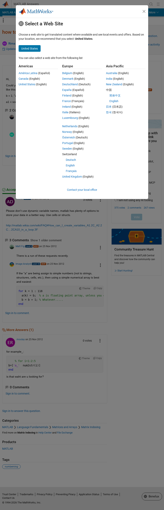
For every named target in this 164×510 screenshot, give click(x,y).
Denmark (67, 78)
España (67, 89)
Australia (111, 73)
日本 (109, 106)
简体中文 (115, 95)
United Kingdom (72, 176)
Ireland (66, 106)
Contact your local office (82, 189)
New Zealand (114, 84)
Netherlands (69, 126)
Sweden (67, 148)
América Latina (28, 73)
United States (27, 84)
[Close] (144, 11)
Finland (66, 95)
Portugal (67, 143)
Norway (67, 131)
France (66, 101)
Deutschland (70, 84)
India (109, 78)
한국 (109, 112)
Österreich (68, 137)
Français (71, 171)
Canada (23, 78)
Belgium (67, 73)
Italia (65, 112)
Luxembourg (70, 117)
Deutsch (71, 159)
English (70, 165)
